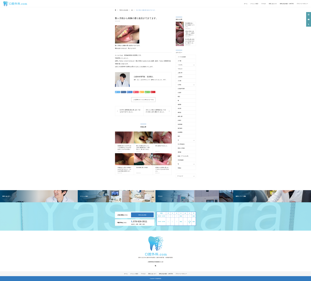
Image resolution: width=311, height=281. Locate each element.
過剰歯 (179, 152)
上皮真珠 (180, 76)
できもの (180, 68)
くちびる (180, 64)
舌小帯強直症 (181, 144)
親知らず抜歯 (181, 148)
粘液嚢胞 (180, 132)
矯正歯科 (180, 128)
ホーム (245, 3)
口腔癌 (179, 92)
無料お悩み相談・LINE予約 (287, 3)
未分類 (179, 108)
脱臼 (179, 136)
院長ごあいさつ (273, 3)
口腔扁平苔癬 (181, 88)
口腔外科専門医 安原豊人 (143, 77)
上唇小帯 (180, 72)
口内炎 (179, 84)
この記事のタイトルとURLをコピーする (143, 99)
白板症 (179, 120)
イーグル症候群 (182, 56)
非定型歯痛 (180, 160)
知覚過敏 (180, 124)
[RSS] (155, 265)
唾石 (179, 96)
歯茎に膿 (180, 116)
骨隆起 (179, 168)
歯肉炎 (179, 112)
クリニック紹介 (254, 3)
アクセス (263, 3)
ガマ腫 (179, 60)
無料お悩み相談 (142, 215)
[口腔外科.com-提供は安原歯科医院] (15, 4)
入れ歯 (179, 80)
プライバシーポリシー (302, 3)
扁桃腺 (179, 104)
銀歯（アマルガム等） (183, 156)
